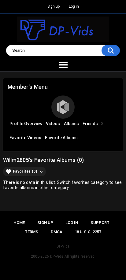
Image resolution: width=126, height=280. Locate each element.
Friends (93, 123)
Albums (71, 123)
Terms (31, 232)
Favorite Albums (61, 137)
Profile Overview (25, 123)
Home (19, 222)
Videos (53, 123)
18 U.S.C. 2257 (88, 232)
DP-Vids (56, 256)
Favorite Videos (25, 137)
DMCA (56, 232)
